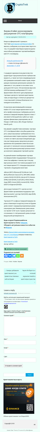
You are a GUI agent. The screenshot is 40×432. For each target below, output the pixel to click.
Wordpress (29, 430)
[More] (22, 256)
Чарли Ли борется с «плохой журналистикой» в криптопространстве (28, 276)
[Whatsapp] (18, 256)
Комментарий (9, 315)
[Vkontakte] (10, 256)
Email (6, 348)
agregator (14, 37)
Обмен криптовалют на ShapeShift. (16, 416)
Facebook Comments (24, 293)
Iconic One (10, 430)
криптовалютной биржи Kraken (21, 44)
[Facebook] (6, 256)
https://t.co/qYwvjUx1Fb (15, 61)
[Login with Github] (6, 307)
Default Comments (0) (10, 293)
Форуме (9, 227)
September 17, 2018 (13, 66)
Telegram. (24, 223)
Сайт (5, 356)
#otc (10, 261)
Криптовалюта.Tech (10, 237)
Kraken (15, 261)
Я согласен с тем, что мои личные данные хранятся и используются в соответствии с (20, 301)
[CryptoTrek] (16, 13)
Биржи (20, 261)
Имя (6, 339)
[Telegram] (14, 256)
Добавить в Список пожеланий (17, 249)
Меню (20, 20)
